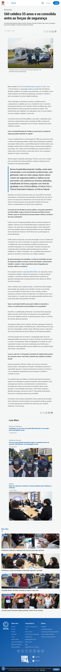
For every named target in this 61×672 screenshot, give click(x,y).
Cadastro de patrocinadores (48, 637)
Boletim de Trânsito (16, 644)
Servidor (13, 631)
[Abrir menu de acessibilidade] (3, 669)
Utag (26, 644)
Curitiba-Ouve (28, 637)
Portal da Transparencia (31, 626)
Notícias (13, 629)
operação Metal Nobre (31, 272)
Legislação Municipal (30, 639)
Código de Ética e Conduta (32, 647)
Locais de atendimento (17, 642)
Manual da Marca (15, 647)
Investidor (13, 634)
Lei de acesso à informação (32, 634)
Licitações (43, 626)
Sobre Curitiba (15, 639)
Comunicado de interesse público (49, 631)
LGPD (26, 629)
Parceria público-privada (47, 634)
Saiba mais (42, 670)
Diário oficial (28, 642)
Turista (13, 637)
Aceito (56, 669)
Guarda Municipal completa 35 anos (34, 87)
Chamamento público (46, 629)
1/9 (52, 69)
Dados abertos (29, 631)
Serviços (13, 626)
